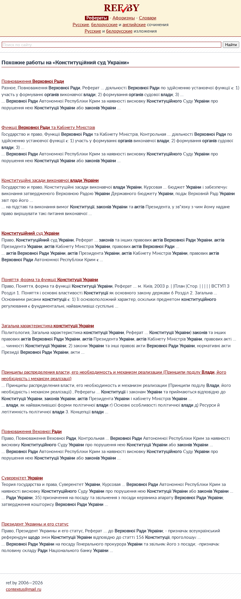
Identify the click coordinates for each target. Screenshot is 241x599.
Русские (81, 25)
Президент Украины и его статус (34, 524)
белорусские (104, 25)
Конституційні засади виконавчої (50, 180)
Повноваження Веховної (31, 431)
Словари (147, 18)
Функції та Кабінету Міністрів (48, 127)
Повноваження (32, 81)
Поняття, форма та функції (49, 280)
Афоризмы (124, 18)
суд (30, 233)
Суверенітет (22, 478)
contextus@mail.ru (23, 589)
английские (134, 25)
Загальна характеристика (47, 326)
